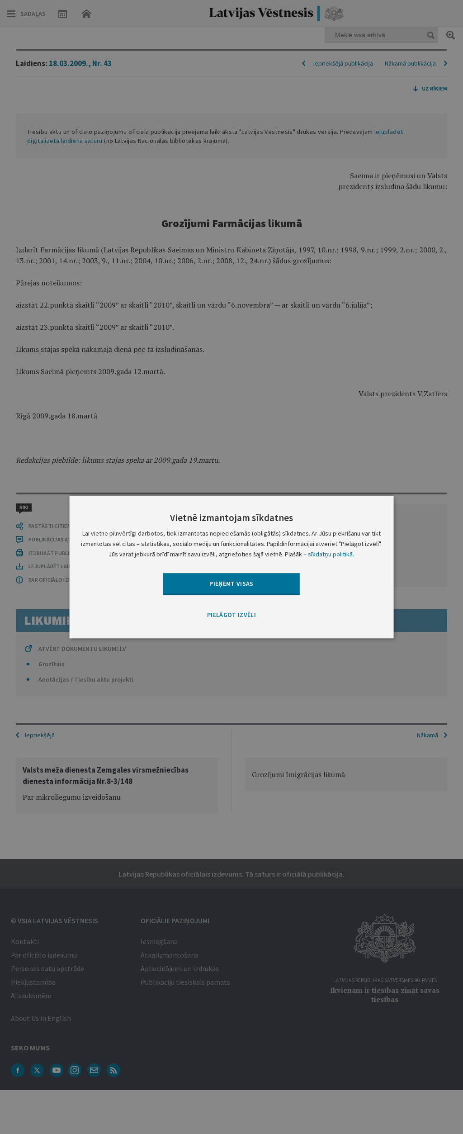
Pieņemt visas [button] (231, 583)
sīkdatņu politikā (330, 554)
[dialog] (232, 567)
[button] (231, 615)
